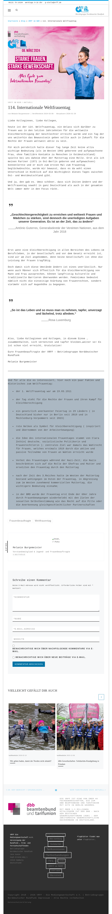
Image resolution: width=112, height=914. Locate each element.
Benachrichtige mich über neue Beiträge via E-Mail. (51, 657)
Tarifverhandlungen (57, 855)
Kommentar (22, 597)
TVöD (61, 860)
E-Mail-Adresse (24, 629)
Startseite (13, 21)
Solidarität (55, 844)
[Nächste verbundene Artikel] (101, 697)
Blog (23, 21)
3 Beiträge (19, 554)
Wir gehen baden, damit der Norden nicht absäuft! (30, 761)
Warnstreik (55, 875)
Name (17, 619)
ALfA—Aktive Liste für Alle (55, 835)
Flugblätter (88, 840)
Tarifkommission (56, 849)
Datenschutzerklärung (19, 902)
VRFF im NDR (34, 21)
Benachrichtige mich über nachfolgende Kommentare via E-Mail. (53, 650)
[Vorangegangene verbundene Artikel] (94, 697)
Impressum (44, 898)
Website (19, 639)
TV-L (50, 860)
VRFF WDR (55, 870)
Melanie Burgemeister (21, 113)
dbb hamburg (55, 839)
